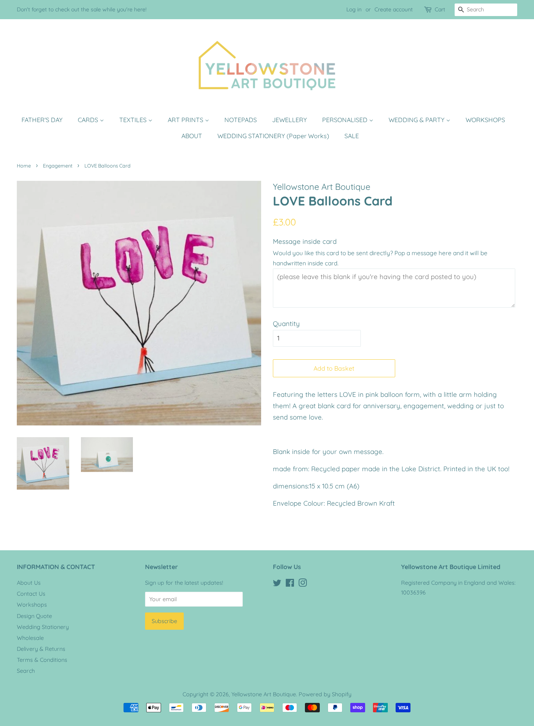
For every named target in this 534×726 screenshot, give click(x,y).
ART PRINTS (186, 120)
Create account (394, 9)
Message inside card (305, 241)
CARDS (89, 120)
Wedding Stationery (43, 627)
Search (26, 670)
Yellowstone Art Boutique (263, 694)
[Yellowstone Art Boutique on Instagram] (302, 584)
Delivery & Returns (41, 648)
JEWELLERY (289, 120)
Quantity (286, 323)
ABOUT (191, 136)
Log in (354, 9)
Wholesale (30, 637)
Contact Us (31, 593)
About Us (29, 582)
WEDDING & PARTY (417, 120)
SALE (351, 136)
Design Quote (34, 616)
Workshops (32, 604)
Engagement (57, 165)
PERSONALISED (345, 120)
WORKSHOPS (485, 120)
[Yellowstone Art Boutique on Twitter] (277, 584)
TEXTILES (133, 120)
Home (24, 165)
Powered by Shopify (325, 694)
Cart (440, 9)
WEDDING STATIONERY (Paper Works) (273, 136)
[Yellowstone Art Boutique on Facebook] (289, 584)
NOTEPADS (240, 120)
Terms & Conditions (42, 659)
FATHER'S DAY (42, 120)
